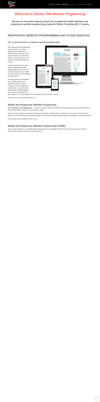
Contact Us (73, 4)
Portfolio (57, 4)
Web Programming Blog (85, 4)
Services (51, 4)
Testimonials (65, 4)
